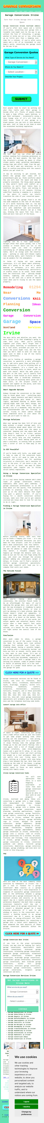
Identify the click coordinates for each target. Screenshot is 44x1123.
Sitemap (5, 1101)
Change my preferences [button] (26, 1113)
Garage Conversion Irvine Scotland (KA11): (22, 26)
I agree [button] (26, 1102)
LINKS (20, 11)
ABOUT (25, 11)
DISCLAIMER (38, 11)
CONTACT (31, 11)
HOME (16, 11)
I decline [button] (26, 1107)
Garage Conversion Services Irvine (19, 976)
